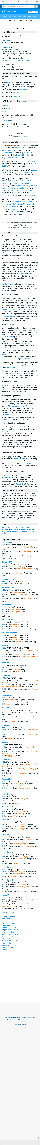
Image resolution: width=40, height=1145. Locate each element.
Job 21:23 (10, 337)
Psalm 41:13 (32, 193)
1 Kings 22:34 (7, 309)
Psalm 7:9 (10, 195)
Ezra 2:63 (21, 204)
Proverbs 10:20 (20, 148)
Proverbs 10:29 (29, 195)
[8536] (2, 512)
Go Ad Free (3, 1140)
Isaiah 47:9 (31, 161)
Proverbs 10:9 (19, 186)
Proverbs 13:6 (7, 152)
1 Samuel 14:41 (13, 206)
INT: (3, 556)
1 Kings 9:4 (14, 181)
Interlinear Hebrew (22, 527)
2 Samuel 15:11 (8, 316)
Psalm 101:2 (7, 779)
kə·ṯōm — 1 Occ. (8, 932)
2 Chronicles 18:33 (20, 309)
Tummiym (23, 89)
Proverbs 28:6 (22, 188)
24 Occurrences (8, 912)
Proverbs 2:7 (27, 463)
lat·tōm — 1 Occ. (8, 936)
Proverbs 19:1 (7, 852)
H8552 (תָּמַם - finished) (22, 60)
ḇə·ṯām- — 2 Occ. (8, 949)
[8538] (37, 512)
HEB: (4, 545)
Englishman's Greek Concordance (22, 529)
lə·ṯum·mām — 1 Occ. (10, 938)
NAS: (4, 547)
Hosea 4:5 (15, 212)
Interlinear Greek (8, 527)
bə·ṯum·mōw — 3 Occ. (10, 930)
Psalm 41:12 (24, 359)
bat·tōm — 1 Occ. (8, 923)
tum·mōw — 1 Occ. (9, 945)
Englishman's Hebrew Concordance (15, 532)
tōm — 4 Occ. (7, 943)
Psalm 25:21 (17, 193)
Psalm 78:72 (13, 150)
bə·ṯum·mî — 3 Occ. (9, 928)
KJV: (3, 551)
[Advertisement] (20, 990)
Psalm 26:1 (28, 152)
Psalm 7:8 (25, 343)
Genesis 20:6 (22, 274)
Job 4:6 (4, 150)
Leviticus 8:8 (9, 204)
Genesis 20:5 (25, 269)
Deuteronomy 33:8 (13, 157)
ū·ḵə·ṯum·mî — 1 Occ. (10, 947)
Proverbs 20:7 (11, 188)
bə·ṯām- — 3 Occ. (8, 925)
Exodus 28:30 (21, 155)
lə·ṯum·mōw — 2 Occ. (10, 941)
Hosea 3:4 (13, 209)
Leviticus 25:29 (7, 284)
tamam (8, 82)
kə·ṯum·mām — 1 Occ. (10, 934)
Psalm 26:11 (15, 190)
